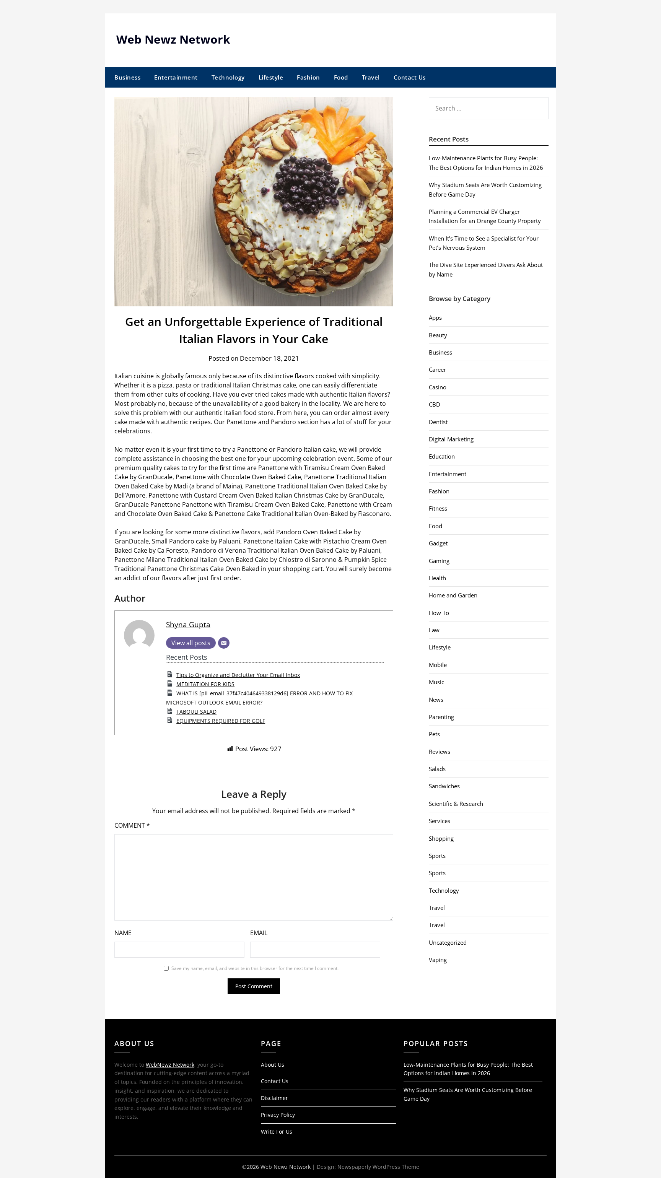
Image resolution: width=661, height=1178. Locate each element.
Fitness (438, 508)
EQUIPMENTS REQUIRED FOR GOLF (220, 720)
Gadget (438, 543)
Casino (437, 387)
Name (123, 933)
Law (434, 630)
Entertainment (176, 77)
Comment (132, 825)
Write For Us (276, 1131)
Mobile (438, 665)
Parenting (441, 717)
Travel (371, 77)
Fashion (308, 77)
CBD (434, 404)
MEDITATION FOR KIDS (205, 684)
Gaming (439, 561)
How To (439, 613)
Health (437, 578)
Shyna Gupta (188, 624)
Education (442, 456)
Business (127, 77)
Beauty (438, 335)
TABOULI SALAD (196, 711)
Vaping (438, 959)
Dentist (438, 422)
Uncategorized (448, 942)
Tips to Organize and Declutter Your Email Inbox (238, 674)
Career (437, 369)
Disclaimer (274, 1098)
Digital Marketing (451, 439)
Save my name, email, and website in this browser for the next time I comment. (255, 968)
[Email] (224, 643)
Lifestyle (271, 77)
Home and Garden (453, 595)
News (436, 699)
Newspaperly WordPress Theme (378, 1166)
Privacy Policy (278, 1114)
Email (258, 933)
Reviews (439, 751)
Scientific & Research (456, 803)
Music (436, 682)
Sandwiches (444, 786)
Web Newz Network (173, 39)
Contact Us (410, 77)
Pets (434, 734)
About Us (272, 1064)
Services (439, 821)
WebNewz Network (170, 1064)
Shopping (441, 838)
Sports (437, 855)
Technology (228, 77)
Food (341, 77)
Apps (435, 317)
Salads (437, 769)
